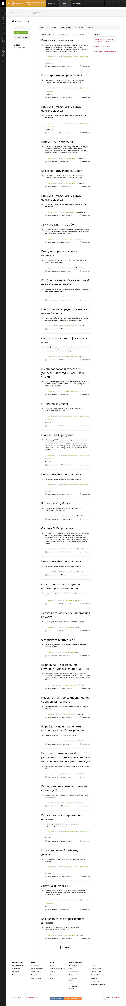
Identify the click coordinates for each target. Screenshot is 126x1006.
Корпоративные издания (57, 968)
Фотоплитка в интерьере (58, 640)
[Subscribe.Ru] (15, 3)
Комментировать (53, 66)
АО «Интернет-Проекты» (29, 997)
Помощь (15, 975)
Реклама (52, 965)
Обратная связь (36, 978)
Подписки (44, 27)
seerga (50, 56)
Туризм (71, 968)
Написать (21, 37)
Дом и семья (95, 981)
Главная (14, 13)
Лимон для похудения (56, 885)
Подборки (77, 3)
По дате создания (78, 34)
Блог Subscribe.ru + (37, 968)
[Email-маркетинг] (3, 61)
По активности (63, 34)
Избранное (80, 27)
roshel (50, 774)
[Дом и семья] (3, 20)
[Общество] (3, 41)
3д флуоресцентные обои (58, 224)
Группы (64, 3)
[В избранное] (42, 45)
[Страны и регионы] (3, 51)
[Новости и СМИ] (3, 37)
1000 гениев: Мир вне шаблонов (105, 51)
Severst (50, 325)
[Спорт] (3, 47)
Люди (23, 13)
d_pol (49, 239)
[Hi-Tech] (3, 27)
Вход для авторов (17, 965)
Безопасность (35, 972)
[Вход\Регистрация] (108, 3)
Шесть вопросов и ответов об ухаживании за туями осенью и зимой (62, 373)
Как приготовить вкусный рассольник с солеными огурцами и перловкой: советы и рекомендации (65, 757)
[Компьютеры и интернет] (3, 30)
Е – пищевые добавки (55, 404)
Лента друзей (66, 27)
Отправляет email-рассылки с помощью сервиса (35, 3)
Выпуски (51, 3)
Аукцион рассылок (55, 975)
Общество (94, 978)
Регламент (15, 972)
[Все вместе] (3, 9)
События (52, 978)
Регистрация (16, 968)
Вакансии (34, 975)
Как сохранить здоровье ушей (61, 75)
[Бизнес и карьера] (3, 16)
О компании (35, 965)
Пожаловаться (86, 66)
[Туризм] (3, 54)
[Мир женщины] (3, 23)
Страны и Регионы (97, 975)
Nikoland (117, 997)
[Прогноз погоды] (3, 44)
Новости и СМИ (96, 972)
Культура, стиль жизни (98, 984)
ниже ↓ (67, 947)
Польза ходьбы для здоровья (61, 474)
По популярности (48, 34)
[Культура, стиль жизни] (3, 34)
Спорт (93, 965)
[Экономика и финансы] (3, 58)
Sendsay (52, 972)
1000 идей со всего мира (70, 158)
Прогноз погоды (96, 968)
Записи (90, 27)
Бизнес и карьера (74, 975)
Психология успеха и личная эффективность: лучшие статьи (104, 40)
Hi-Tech (71, 983)
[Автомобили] (3, 13)
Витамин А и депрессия (57, 40)
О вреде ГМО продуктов (57, 435)
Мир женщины (73, 972)
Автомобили (73, 965)
